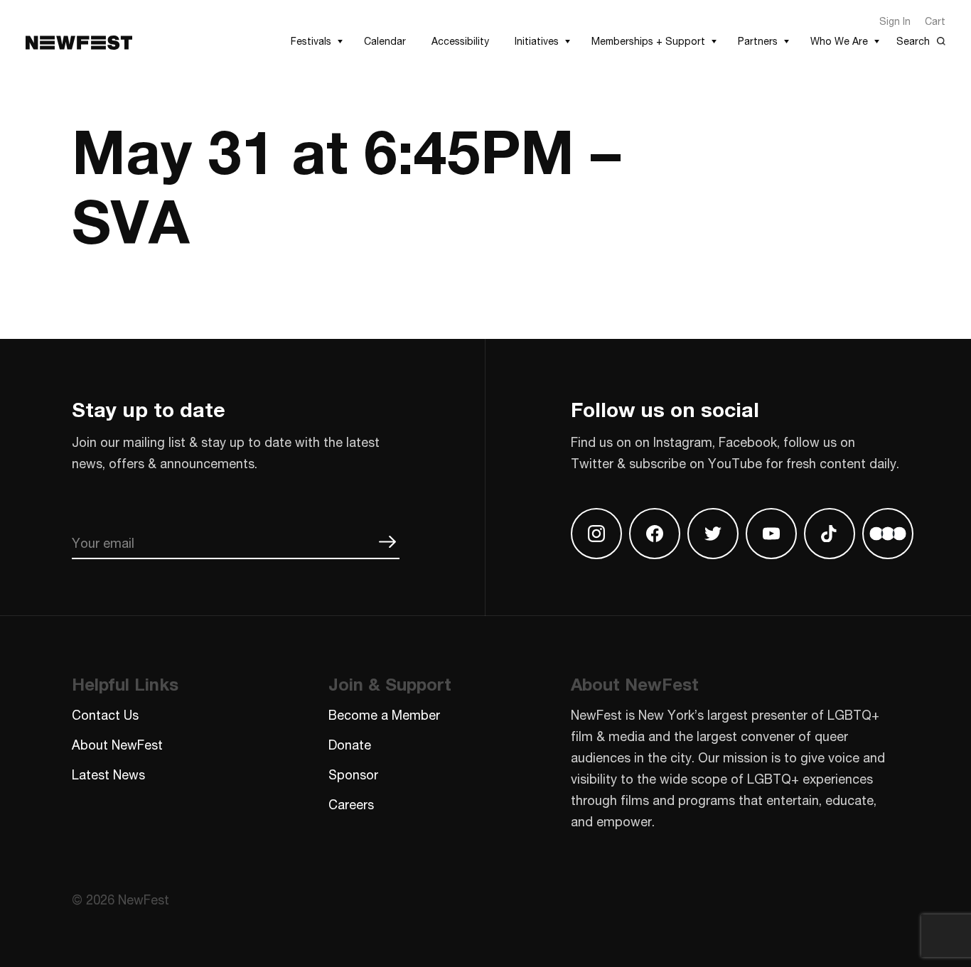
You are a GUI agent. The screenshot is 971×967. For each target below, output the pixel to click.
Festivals (311, 41)
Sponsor (353, 774)
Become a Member (384, 715)
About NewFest (117, 744)
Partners (758, 41)
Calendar (385, 41)
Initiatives (537, 41)
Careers (351, 804)
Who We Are (839, 41)
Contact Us (105, 715)
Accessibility (460, 41)
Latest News (108, 774)
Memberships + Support (648, 41)
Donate (349, 744)
